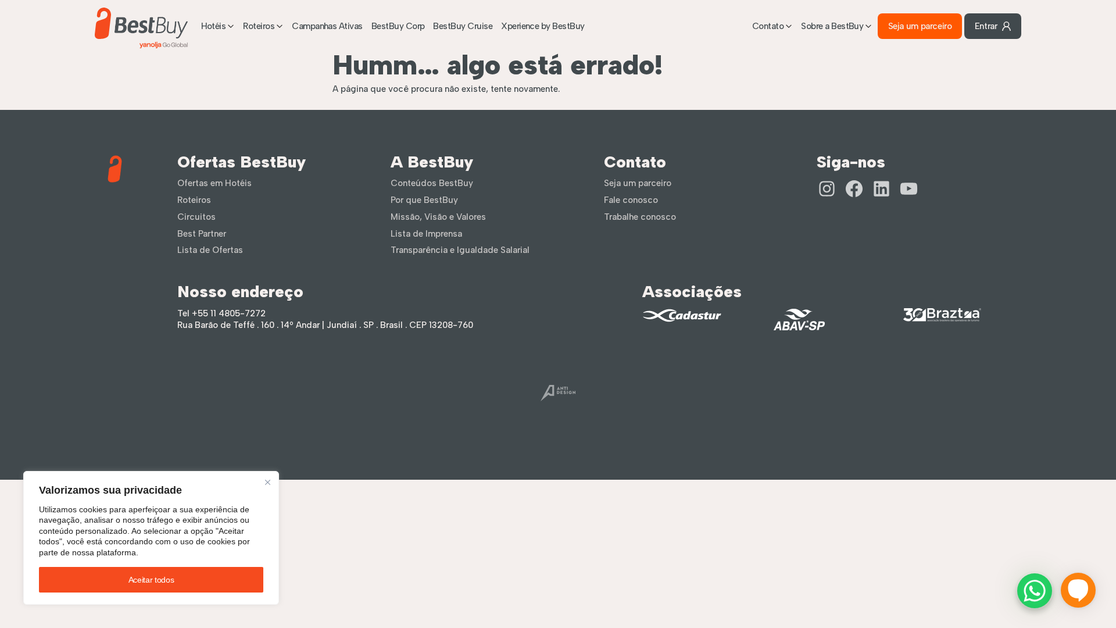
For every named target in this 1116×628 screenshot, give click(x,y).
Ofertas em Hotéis (214, 183)
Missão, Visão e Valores (438, 217)
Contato (768, 26)
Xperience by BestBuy (543, 26)
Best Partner (201, 234)
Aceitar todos (151, 579)
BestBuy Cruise (462, 26)
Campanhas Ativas (327, 26)
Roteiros (258, 26)
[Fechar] (267, 482)
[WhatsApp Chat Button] (1034, 590)
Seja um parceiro (920, 26)
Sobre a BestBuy (832, 26)
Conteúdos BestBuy (432, 183)
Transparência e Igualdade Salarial (460, 250)
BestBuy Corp (398, 26)
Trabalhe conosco (640, 217)
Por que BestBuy (424, 200)
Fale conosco (631, 200)
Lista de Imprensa (426, 234)
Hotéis (213, 26)
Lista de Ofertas (210, 250)
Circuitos (196, 217)
